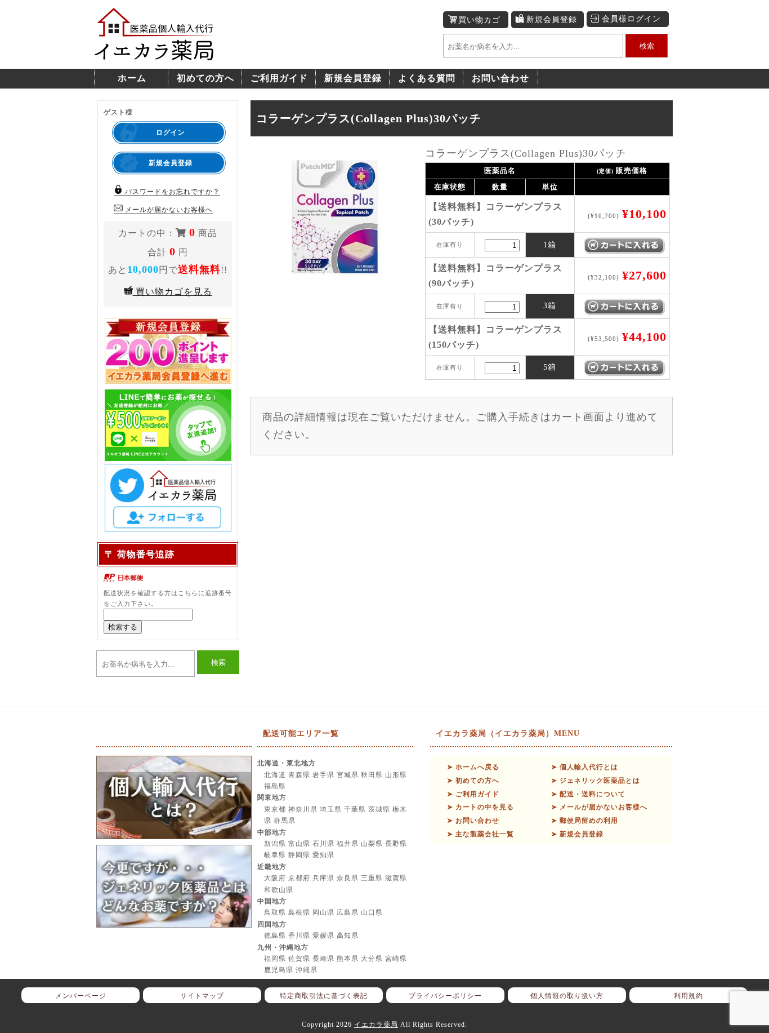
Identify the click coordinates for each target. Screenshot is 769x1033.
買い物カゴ (479, 20)
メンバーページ (80, 996)
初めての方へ (205, 78)
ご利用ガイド (279, 78)
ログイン (170, 132)
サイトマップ (202, 996)
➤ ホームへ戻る (473, 767)
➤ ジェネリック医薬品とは (595, 780)
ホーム (132, 78)
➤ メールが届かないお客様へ (599, 807)
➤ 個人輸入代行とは (584, 767)
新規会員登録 (551, 19)
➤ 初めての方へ (473, 780)
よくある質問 (426, 78)
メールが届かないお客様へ (168, 210)
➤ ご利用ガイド (473, 794)
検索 (647, 46)
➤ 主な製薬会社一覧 (480, 834)
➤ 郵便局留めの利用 (584, 820)
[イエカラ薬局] (156, 54)
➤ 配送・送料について (588, 794)
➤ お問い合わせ (473, 820)
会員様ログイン (631, 19)
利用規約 (688, 996)
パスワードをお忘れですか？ (171, 192)
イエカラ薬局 (376, 1024)
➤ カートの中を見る (480, 807)
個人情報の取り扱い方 (566, 996)
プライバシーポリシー (445, 996)
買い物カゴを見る (172, 291)
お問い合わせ (500, 78)
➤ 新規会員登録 (577, 834)
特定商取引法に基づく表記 (324, 996)
